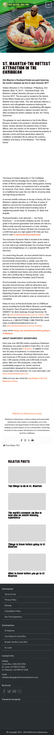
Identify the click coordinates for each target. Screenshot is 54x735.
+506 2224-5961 (19, 664)
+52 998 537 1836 (17, 667)
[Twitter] (29, 440)
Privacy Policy (10, 600)
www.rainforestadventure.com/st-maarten (27, 314)
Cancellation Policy (13, 611)
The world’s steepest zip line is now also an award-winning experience (25, 515)
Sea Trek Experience (13, 617)
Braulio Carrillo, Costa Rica (16, 642)
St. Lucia (8, 647)
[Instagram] (25, 440)
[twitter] (9, 691)
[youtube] (14, 691)
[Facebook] (21, 440)
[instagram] (20, 691)
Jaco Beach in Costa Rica (15, 636)
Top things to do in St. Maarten (25, 486)
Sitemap (8, 605)
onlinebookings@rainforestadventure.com (20, 677)
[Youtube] (32, 440)
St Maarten (27, 348)
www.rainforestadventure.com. (16, 373)
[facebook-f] (4, 691)
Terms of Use (10, 594)
